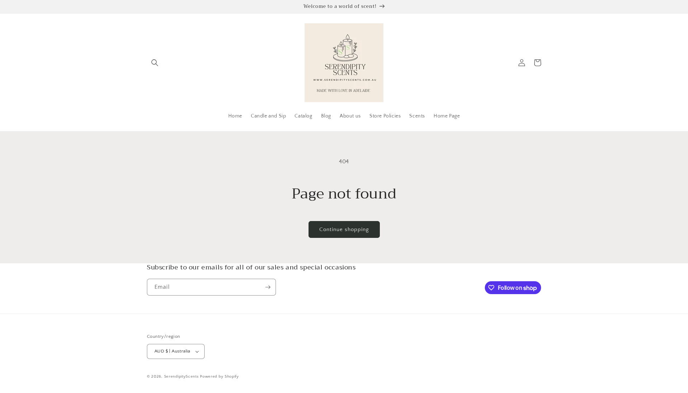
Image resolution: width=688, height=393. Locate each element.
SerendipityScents (182, 376)
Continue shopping (344, 229)
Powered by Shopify (219, 376)
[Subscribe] (268, 287)
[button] (155, 63)
